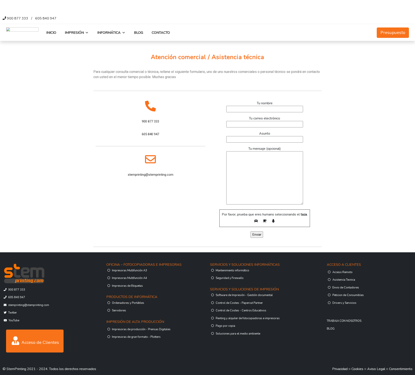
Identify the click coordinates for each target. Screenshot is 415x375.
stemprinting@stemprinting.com (28, 305)
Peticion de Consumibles (348, 295)
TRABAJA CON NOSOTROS (344, 321)
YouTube (14, 320)
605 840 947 (45, 18)
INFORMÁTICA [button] (109, 32)
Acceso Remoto (342, 272)
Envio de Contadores (345, 288)
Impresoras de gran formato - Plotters (136, 337)
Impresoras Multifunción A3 (129, 270)
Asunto (264, 133)
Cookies (357, 369)
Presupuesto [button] (392, 32)
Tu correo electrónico (264, 118)
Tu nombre (265, 103)
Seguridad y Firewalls (230, 278)
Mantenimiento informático (232, 270)
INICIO (51, 32)
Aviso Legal (376, 369)
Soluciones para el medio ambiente (238, 334)
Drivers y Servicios (344, 303)
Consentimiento (400, 369)
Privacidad (340, 369)
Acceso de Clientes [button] (39, 342)
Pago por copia (225, 326)
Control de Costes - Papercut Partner (239, 303)
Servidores (119, 310)
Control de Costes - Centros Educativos (241, 310)
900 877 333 (17, 18)
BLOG (138, 32)
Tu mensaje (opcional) (264, 148)
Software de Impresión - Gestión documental (244, 295)
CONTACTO (161, 32)
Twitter (12, 313)
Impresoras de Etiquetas (127, 286)
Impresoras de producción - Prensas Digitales (141, 329)
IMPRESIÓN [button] (74, 32)
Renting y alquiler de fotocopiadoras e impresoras (248, 318)
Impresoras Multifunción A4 (129, 278)
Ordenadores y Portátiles (128, 303)
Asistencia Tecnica (343, 280)
